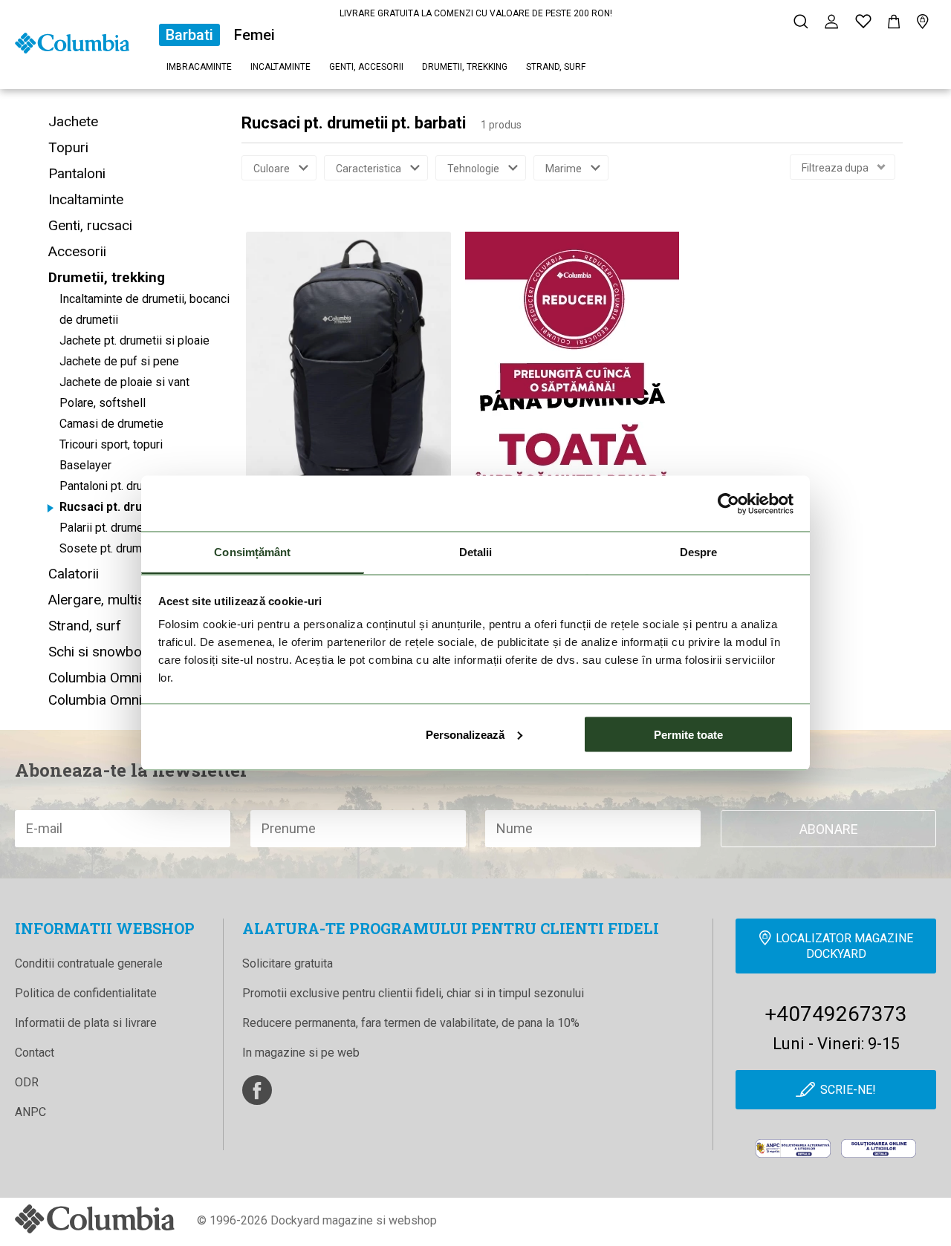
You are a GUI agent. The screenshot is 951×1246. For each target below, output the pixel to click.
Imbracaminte (199, 67)
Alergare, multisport (109, 599)
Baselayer (85, 465)
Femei (254, 35)
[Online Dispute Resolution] (878, 1148)
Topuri (68, 147)
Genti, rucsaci (90, 225)
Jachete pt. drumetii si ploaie (134, 340)
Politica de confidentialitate (86, 993)
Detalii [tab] (476, 552)
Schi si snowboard (105, 651)
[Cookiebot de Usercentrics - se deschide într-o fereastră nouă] (728, 503)
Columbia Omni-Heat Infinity (134, 677)
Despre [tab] (699, 552)
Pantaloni (77, 173)
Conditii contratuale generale (89, 963)
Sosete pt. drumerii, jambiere (133, 548)
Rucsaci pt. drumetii (114, 507)
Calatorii (73, 573)
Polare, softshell (102, 403)
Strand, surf (555, 67)
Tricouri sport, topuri (111, 444)
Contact (34, 1053)
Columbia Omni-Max (111, 699)
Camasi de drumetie (111, 424)
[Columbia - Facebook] (257, 1090)
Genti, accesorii (366, 67)
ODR (27, 1082)
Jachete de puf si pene (119, 361)
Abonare (828, 829)
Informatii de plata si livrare (86, 1023)
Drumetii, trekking (464, 67)
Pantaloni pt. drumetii (114, 486)
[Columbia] (72, 42)
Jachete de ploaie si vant (124, 382)
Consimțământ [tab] (252, 552)
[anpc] (793, 1148)
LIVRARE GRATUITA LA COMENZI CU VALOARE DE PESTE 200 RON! (476, 13)
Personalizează (465, 734)
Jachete (73, 121)
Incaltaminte (280, 67)
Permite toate (688, 734)
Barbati (189, 35)
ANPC (30, 1112)
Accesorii (77, 251)
